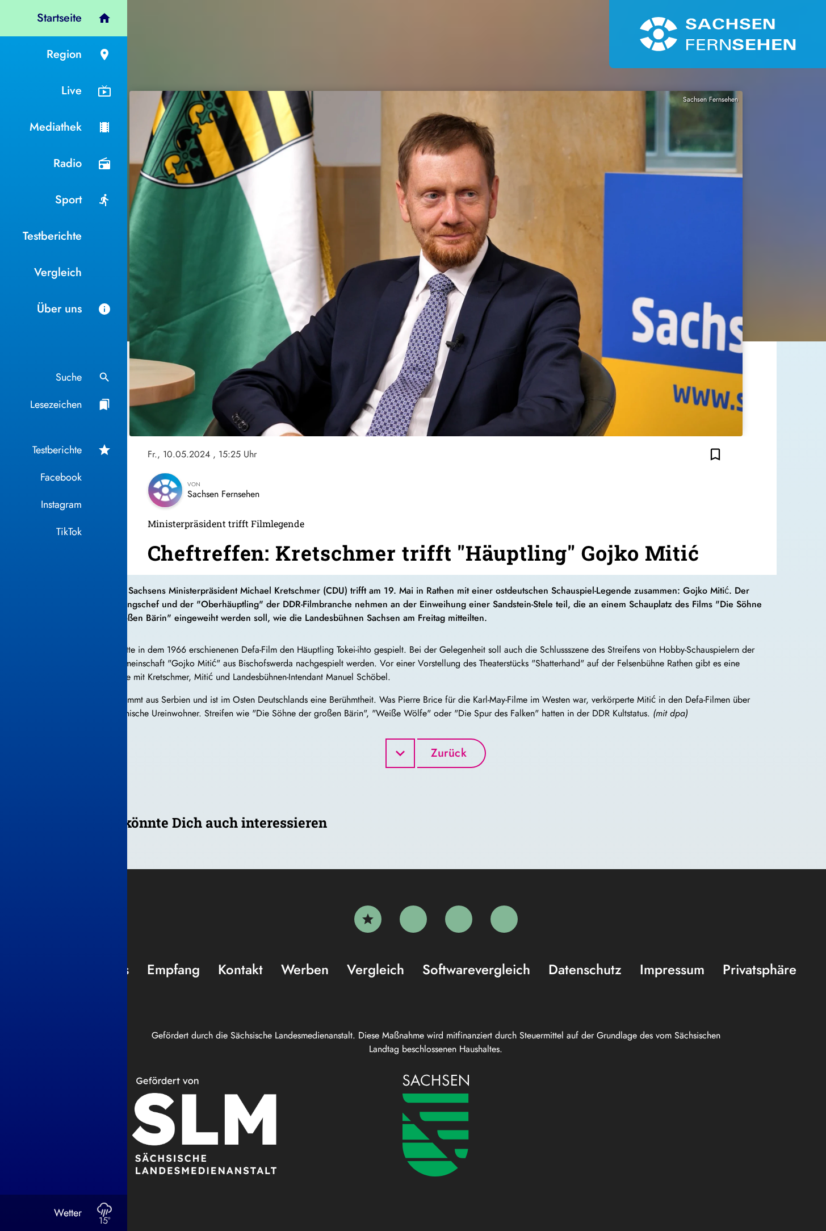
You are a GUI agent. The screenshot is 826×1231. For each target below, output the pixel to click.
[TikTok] (504, 919)
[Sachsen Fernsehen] (717, 34)
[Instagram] (458, 919)
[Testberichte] (367, 919)
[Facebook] (413, 919)
